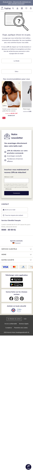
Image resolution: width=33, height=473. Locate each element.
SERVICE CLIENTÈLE (9, 249)
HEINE (3, 254)
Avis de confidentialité (10, 324)
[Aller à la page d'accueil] (7, 8)
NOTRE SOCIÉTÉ (7, 260)
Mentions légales (24, 324)
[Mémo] (26, 8)
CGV (25, 319)
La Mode (16, 61)
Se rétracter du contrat (14, 319)
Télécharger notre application (16, 275)
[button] (2, 8)
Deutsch (18, 243)
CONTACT (5, 204)
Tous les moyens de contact (14, 215)
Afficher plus (8, 188)
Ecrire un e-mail (13, 210)
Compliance (8, 327)
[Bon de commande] (22, 8)
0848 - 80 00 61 (8, 230)
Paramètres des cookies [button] (21, 327)
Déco (16, 71)
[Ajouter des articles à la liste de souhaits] (19, 83)
